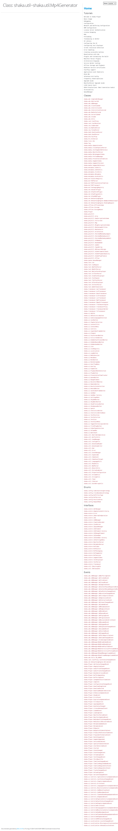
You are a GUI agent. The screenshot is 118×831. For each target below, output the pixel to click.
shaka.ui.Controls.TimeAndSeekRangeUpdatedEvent (101, 794)
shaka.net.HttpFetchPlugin (93, 192)
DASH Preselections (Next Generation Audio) (99, 87)
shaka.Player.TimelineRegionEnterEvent (97, 766)
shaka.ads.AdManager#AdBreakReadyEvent (97, 644)
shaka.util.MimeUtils (91, 463)
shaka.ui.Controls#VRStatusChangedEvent (98, 819)
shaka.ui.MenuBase (90, 357)
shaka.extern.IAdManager (92, 520)
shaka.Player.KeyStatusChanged (94, 706)
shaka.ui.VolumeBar (90, 430)
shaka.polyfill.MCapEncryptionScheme (97, 225)
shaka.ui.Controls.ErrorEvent (94, 783)
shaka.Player (88, 211)
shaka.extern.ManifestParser (94, 542)
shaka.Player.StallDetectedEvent (95, 746)
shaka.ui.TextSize (90, 419)
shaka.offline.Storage (91, 207)
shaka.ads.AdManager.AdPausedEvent (96, 613)
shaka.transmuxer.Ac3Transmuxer (95, 291)
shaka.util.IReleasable (92, 568)
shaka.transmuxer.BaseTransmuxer (95, 293)
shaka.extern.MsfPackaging (93, 551)
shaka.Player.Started (91, 748)
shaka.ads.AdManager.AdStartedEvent (96, 631)
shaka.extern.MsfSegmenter (93, 553)
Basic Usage (88, 19)
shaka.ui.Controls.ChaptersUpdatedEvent (98, 781)
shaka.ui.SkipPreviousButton (94, 404)
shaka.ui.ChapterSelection (93, 322)
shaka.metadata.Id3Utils (92, 167)
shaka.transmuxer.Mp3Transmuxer (95, 300)
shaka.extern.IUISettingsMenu (94, 540)
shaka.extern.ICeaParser (92, 524)
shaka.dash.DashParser (91, 134)
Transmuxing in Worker (91, 39)
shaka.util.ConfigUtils (92, 441)
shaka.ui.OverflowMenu (91, 364)
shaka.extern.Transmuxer (92, 564)
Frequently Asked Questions (93, 78)
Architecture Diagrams (91, 61)
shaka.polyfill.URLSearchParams (95, 249)
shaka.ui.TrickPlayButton (93, 426)
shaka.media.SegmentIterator (94, 163)
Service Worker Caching (92, 63)
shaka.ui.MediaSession (91, 355)
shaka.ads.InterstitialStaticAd (95, 110)
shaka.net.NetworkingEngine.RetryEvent (97, 662)
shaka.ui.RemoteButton (91, 384)
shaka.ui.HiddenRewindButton (94, 342)
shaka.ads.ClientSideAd (92, 105)
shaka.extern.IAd (90, 518)
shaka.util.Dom (89, 448)
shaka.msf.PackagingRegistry (94, 187)
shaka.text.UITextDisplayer (93, 282)
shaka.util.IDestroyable (92, 566)
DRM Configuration (90, 28)
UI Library (87, 41)
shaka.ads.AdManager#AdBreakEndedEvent (97, 642)
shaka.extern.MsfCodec (91, 546)
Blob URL (87, 74)
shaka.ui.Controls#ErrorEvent (94, 805)
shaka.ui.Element (90, 333)
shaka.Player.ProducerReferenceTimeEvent (98, 732)
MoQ (85, 34)
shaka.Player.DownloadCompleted (95, 686)
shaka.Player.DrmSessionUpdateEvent (96, 693)
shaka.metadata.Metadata (92, 174)
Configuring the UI (90, 43)
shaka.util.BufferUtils (92, 437)
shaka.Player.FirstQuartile (93, 701)
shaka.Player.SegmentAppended (94, 739)
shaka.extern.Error (90, 513)
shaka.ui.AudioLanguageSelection (95, 318)
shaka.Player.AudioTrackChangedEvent (97, 668)
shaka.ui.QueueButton (91, 377)
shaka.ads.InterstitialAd (93, 108)
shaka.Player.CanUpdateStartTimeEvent (97, 679)
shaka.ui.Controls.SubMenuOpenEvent (96, 792)
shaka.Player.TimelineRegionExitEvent (97, 768)
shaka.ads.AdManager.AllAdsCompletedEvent (98, 640)
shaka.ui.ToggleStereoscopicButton (96, 424)
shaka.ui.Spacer (89, 408)
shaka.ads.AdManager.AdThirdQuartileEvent (98, 635)
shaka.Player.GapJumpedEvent (94, 704)
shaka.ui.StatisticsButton (93, 410)
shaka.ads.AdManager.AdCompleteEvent (97, 584)
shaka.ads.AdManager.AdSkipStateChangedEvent (100, 626)
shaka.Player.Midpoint (91, 728)
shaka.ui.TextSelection (92, 417)
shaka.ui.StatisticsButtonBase (94, 413)
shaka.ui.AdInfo (89, 313)
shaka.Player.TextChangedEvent (94, 757)
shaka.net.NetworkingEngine (93, 198)
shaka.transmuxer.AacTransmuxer (95, 289)
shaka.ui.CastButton (91, 320)
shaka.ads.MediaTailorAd (92, 112)
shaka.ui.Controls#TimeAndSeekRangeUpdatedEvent (101, 814)
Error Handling (89, 50)
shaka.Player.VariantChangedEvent (95, 774)
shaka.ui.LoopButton (91, 353)
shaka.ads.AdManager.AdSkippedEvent (96, 624)
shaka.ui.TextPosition (91, 415)
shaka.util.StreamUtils (92, 474)
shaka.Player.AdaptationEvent (94, 666)
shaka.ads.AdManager (91, 103)
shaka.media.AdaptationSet (93, 145)
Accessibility (88, 89)
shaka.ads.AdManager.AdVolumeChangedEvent (98, 637)
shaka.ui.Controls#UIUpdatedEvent (95, 816)
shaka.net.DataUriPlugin (92, 189)
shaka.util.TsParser (91, 481)
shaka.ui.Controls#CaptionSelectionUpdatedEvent (101, 799)
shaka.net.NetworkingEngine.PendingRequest (99, 203)
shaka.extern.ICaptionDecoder (94, 522)
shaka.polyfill (89, 214)
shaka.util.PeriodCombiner (93, 470)
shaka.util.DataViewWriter (93, 446)
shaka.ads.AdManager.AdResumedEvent (96, 622)
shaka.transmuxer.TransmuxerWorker (96, 309)
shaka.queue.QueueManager (93, 260)
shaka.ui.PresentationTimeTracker (95, 375)
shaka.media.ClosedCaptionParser (95, 147)
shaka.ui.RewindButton (91, 388)
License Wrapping (90, 32)
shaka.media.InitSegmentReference (95, 150)
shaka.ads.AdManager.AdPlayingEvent (96, 615)
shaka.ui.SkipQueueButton (93, 406)
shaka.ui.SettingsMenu (91, 397)
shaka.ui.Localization (91, 351)
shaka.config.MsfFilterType (93, 495)
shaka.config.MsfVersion (92, 497)
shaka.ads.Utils (89, 119)
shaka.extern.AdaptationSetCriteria (96, 511)
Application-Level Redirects (94, 72)
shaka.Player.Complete (91, 682)
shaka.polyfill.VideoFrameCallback (96, 251)
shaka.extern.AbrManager (92, 509)
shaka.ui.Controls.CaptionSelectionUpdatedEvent (101, 777)
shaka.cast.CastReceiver (92, 123)
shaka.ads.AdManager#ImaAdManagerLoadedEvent (100, 653)
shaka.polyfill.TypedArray (93, 247)
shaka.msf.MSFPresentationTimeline (96, 183)
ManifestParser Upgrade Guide (94, 83)
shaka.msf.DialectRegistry (93, 178)
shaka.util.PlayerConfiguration (95, 472)
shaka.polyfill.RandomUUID (93, 242)
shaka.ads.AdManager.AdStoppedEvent (96, 633)
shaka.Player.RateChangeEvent (94, 737)
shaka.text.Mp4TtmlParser (93, 267)
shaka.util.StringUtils (92, 477)
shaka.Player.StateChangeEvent (94, 752)
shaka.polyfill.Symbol (91, 245)
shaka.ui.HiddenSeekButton (93, 344)
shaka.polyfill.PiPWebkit (93, 240)
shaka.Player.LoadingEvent (93, 713)
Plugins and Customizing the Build (96, 56)
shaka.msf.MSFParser (91, 181)
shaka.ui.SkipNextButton (92, 402)
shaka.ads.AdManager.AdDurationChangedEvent (99, 593)
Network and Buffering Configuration (97, 25)
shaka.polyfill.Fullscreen (93, 220)
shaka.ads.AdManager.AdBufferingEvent (97, 576)
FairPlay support (90, 70)
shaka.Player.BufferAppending (94, 675)
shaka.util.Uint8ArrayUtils (93, 483)
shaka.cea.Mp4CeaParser (92, 128)
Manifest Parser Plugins (92, 58)
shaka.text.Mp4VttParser (92, 269)
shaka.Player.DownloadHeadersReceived (97, 690)
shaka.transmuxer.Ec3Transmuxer (95, 295)
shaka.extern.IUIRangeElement (94, 533)
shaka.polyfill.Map (90, 223)
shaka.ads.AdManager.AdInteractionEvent (98, 600)
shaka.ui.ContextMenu (91, 326)
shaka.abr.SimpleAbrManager (93, 99)
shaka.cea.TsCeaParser (91, 130)
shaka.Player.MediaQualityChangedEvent (97, 719)
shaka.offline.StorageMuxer (93, 209)
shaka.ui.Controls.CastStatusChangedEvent (98, 779)
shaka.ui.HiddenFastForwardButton (95, 340)
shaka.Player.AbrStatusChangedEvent (96, 664)
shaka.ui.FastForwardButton (93, 335)
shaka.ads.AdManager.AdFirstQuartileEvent (98, 595)
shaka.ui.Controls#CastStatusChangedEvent (98, 801)
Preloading (87, 36)
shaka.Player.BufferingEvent (94, 677)
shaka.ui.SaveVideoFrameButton (94, 390)
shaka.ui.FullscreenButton (93, 337)
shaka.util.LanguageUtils (93, 461)
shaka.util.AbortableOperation (94, 435)
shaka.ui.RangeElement (91, 379)
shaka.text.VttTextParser (93, 284)
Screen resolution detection (94, 47)
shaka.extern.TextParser (92, 562)
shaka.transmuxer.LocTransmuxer (95, 298)
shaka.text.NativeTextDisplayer (95, 271)
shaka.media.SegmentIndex (93, 161)
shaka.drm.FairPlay (90, 136)
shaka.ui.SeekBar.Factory (93, 395)
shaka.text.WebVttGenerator (93, 287)
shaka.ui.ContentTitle (91, 324)
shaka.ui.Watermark (90, 432)
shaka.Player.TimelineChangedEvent (96, 761)
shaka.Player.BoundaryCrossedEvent (96, 673)
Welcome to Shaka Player (92, 16)
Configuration (88, 23)
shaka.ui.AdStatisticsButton (94, 315)
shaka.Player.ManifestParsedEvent (95, 715)
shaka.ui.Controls (90, 329)
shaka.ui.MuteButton (91, 360)
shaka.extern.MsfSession (92, 555)
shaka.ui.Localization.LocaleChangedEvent (98, 821)
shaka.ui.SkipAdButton (91, 399)
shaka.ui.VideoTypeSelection (94, 428)
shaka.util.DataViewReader (93, 444)
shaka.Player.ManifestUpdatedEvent (96, 717)
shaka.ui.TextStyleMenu (92, 421)
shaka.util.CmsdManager (92, 439)
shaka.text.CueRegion (91, 265)
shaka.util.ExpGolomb (91, 455)
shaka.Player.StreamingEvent (94, 755)
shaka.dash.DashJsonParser (93, 132)
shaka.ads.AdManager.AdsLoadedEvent (96, 629)
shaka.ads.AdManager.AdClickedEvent (96, 578)
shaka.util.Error (90, 450)
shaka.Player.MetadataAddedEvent (95, 724)
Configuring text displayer (93, 45)
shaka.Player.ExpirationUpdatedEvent (97, 699)
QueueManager (88, 92)
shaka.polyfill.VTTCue (91, 258)
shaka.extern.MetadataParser (94, 544)
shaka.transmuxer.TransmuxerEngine (96, 304)
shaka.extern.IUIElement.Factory (95, 531)
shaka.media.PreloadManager (93, 156)
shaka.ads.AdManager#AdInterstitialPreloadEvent (101, 651)
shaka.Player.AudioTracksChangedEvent (97, 671)
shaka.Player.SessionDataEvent (94, 741)
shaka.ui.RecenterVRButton (93, 382)
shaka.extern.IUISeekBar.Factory (95, 537)
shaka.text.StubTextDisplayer (94, 276)
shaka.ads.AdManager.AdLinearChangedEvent (98, 602)
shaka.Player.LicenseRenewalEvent (95, 708)
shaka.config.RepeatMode (92, 502)
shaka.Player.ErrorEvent (92, 697)
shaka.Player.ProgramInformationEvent (97, 735)
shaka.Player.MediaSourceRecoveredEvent (98, 721)
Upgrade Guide (88, 81)
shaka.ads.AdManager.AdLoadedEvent (96, 604)
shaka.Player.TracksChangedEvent (95, 770)
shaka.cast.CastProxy (91, 121)
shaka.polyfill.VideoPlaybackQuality (97, 253)
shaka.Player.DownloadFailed (94, 688)
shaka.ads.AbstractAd (91, 101)
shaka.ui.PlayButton (91, 373)
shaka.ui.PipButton (90, 368)
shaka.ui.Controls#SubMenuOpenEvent (96, 812)
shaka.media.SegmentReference (94, 165)
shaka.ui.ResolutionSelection (94, 386)
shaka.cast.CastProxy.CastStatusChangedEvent (100, 659)
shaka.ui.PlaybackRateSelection (95, 371)
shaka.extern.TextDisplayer (93, 560)
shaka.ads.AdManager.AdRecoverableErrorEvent (100, 620)
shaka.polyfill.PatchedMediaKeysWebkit (97, 238)
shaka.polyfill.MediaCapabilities (95, 227)
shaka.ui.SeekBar (90, 393)
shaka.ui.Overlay (90, 366)
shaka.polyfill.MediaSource (93, 229)
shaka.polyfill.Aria (91, 216)
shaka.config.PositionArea (93, 499)
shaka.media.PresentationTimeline (95, 158)
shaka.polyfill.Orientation (93, 231)
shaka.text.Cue (89, 262)
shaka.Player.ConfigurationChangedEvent (98, 684)
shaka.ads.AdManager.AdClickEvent (95, 580)
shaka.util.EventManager (92, 452)
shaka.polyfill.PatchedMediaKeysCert (97, 236)
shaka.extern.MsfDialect (92, 548)
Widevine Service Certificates (94, 67)
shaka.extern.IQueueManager (93, 526)
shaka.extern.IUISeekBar (92, 535)
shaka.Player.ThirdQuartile (93, 759)
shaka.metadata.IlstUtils (93, 172)
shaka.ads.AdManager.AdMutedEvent (95, 611)
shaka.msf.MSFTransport (92, 185)
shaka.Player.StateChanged (93, 750)
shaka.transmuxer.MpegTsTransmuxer (96, 302)
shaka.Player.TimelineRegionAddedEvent (97, 763)
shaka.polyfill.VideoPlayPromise (95, 256)
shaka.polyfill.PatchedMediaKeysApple (97, 234)
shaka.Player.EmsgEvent (92, 695)
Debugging (87, 21)
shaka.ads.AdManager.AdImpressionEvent (97, 598)
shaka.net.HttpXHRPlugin (92, 196)
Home (88, 8)
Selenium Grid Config (91, 76)
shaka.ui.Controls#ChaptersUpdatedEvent (98, 803)
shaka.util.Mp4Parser (91, 466)
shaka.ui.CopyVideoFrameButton (94, 331)
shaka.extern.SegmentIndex (93, 557)
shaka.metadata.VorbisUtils (93, 176)
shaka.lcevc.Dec (89, 141)
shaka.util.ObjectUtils (92, 468)
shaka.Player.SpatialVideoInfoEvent (96, 743)
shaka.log (87, 143)
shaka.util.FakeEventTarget (93, 459)
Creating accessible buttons (94, 52)
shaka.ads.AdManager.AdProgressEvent (97, 618)
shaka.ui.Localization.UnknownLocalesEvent (99, 825)
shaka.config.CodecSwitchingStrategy (97, 490)
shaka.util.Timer (90, 479)
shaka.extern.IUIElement (92, 529)
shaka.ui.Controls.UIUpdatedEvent (95, 796)
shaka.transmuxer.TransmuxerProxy (95, 307)
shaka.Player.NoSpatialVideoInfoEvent (97, 730)
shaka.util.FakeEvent (91, 457)
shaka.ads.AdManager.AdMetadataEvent (97, 606)
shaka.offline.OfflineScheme (94, 205)
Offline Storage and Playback (94, 65)
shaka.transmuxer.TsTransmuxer (94, 311)
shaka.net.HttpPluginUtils (93, 194)
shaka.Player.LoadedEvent (93, 710)
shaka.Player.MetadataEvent (93, 726)
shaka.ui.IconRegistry (91, 348)
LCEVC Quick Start (90, 85)
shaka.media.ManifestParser (93, 152)
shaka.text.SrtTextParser (93, 273)
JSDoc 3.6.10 (20, 829)
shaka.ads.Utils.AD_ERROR (93, 657)
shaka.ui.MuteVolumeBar (92, 362)
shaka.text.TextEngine (91, 278)
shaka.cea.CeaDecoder (91, 125)
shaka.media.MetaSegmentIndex (94, 154)
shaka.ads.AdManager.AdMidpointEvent (97, 609)
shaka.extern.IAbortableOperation (95, 515)
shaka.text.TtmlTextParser (93, 280)
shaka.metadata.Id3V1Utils (93, 170)
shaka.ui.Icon (88, 346)
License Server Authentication (94, 30)
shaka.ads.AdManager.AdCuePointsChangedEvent (100, 591)
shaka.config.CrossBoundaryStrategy (96, 493)
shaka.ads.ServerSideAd (92, 114)
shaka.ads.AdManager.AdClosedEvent (96, 582)
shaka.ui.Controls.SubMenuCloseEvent (97, 790)
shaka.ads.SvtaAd (90, 116)
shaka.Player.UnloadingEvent (94, 772)
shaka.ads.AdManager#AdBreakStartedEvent (98, 646)
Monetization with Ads (91, 54)
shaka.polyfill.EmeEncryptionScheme (96, 218)
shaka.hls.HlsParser (91, 139)
